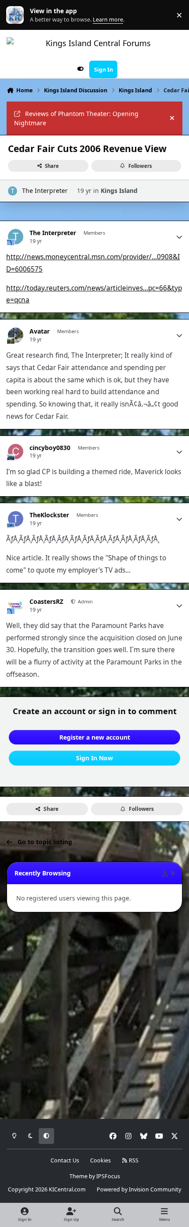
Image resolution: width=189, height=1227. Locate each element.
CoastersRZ (46, 602)
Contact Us (65, 1160)
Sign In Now (94, 758)
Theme (78, 1176)
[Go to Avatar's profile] (15, 335)
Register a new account (94, 737)
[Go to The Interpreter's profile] (12, 191)
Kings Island (119, 190)
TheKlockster (49, 515)
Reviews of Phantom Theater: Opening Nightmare (76, 118)
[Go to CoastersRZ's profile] (15, 605)
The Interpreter (45, 190)
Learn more (17, 15)
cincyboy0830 (49, 448)
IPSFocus (108, 1176)
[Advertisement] (94, 1016)
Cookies (100, 1160)
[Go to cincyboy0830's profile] (15, 451)
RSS (132, 1160)
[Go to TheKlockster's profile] (15, 518)
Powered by (139, 1189)
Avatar (39, 331)
